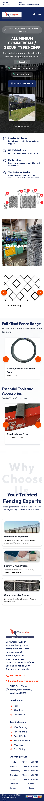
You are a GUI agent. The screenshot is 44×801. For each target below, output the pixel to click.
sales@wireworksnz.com (28, 5)
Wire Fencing (20, 727)
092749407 (7, 5)
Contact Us (19, 714)
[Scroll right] (40, 293)
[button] (23, 358)
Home (17, 705)
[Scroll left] (4, 293)
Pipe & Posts (20, 736)
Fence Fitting (20, 731)
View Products (22, 83)
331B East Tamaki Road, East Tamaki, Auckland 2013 (21, 689)
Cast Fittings (20, 749)
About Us (18, 710)
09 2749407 (17, 675)
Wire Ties (18, 744)
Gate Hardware (22, 740)
